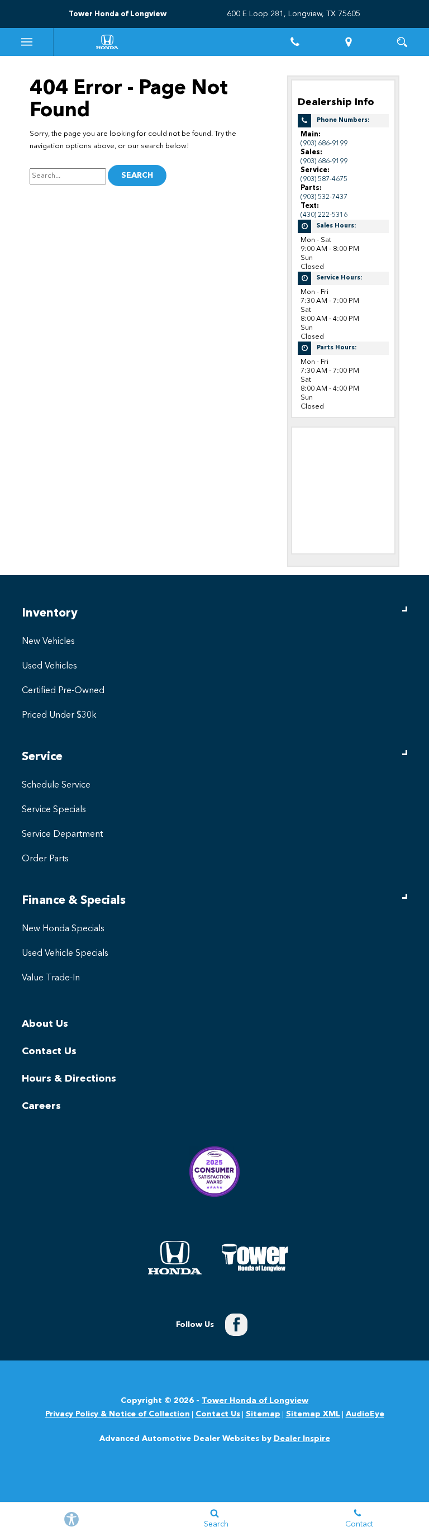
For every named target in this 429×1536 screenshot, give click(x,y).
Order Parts (45, 859)
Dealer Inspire (302, 1439)
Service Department (62, 834)
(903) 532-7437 (324, 197)
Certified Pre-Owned (63, 690)
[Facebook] (236, 1325)
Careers (41, 1106)
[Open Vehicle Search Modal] (402, 42)
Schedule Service (56, 785)
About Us (45, 1024)
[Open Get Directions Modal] (348, 42)
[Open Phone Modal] (295, 42)
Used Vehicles (49, 666)
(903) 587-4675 (324, 179)
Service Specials (54, 809)
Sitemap (263, 1414)
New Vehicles (48, 641)
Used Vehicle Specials (65, 953)
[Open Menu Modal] (27, 42)
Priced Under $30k (59, 715)
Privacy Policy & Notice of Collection (117, 1414)
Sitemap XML (313, 1414)
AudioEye (365, 1414)
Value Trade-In (51, 978)
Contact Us (49, 1051)
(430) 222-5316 (324, 215)
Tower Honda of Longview (255, 1401)
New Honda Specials (63, 929)
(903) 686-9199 (324, 143)
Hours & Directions (69, 1079)
